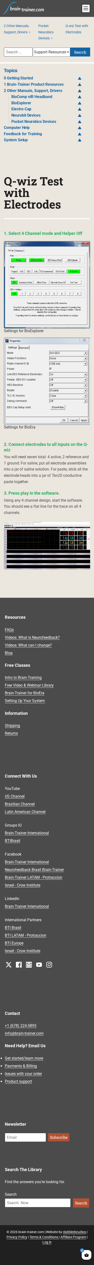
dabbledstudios (74, 1232)
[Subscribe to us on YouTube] (39, 964)
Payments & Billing (21, 1066)
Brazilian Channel (20, 804)
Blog (9, 653)
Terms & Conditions (44, 1237)
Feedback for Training (23, 134)
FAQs (9, 629)
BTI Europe (14, 943)
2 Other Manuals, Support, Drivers (33, 90)
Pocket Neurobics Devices (46, 32)
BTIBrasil (12, 840)
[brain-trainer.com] (23, 7)
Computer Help (17, 127)
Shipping (12, 725)
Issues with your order (23, 1073)
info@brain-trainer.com (24, 1033)
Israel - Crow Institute (22, 885)
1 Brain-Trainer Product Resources (34, 84)
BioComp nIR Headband (32, 96)
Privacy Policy (17, 1237)
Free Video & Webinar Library (29, 685)
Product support (18, 1081)
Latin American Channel (25, 811)
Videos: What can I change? (28, 645)
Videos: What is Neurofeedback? (32, 637)
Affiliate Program (73, 1237)
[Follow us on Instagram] (49, 964)
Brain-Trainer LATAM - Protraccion (33, 877)
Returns (11, 733)
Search (80, 52)
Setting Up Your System (25, 701)
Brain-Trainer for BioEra (24, 693)
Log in (47, 1242)
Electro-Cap (21, 109)
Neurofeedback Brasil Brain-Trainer (34, 869)
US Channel (15, 796)
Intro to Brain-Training (23, 677)
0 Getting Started (18, 78)
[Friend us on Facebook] (19, 964)
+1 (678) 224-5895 (20, 1025)
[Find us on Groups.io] (29, 964)
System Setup (16, 140)
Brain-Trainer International (27, 833)
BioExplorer (21, 103)
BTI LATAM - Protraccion (25, 935)
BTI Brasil (13, 927)
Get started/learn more (24, 1058)
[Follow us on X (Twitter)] (9, 964)
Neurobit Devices (26, 115)
